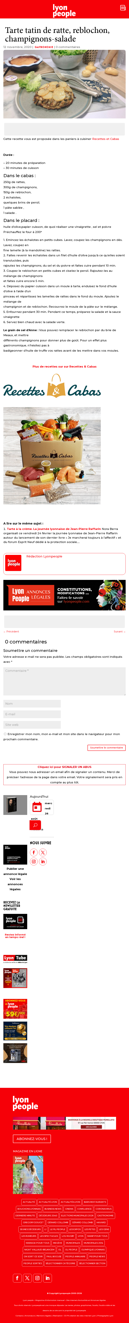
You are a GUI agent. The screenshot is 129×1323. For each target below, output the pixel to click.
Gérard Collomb (58, 1222)
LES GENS (104, 1229)
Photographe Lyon (105, 1316)
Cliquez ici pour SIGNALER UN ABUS (64, 767)
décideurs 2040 (48, 1215)
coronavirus (104, 1209)
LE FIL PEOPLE (57, 1229)
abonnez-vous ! (32, 1139)
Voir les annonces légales (15, 884)
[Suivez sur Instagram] (34, 861)
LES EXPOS (75, 1229)
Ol (59, 1249)
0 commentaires (68, 47)
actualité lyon (48, 1202)
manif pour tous (97, 1236)
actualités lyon (70, 1202)
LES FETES (89, 1229)
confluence (84, 1209)
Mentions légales (44, 1316)
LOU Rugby (68, 1236)
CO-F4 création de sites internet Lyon (80, 1316)
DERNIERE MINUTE (25, 1215)
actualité (29, 1202)
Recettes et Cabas (105, 139)
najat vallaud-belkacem (39, 1249)
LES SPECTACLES (49, 1236)
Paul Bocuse (54, 1256)
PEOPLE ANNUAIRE (75, 1256)
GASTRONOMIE (44, 47)
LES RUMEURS (29, 1236)
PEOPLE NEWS (97, 1256)
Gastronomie (105, 1215)
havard (101, 1222)
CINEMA (69, 1209)
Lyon (80, 1236)
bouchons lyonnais (29, 1209)
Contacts (19, 1316)
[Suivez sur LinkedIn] (43, 861)
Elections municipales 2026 (77, 1215)
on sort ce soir (33, 1256)
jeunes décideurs (30, 1229)
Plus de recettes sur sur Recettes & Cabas (65, 366)
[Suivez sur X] (43, 852)
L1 (45, 1229)
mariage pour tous (37, 1243)
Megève (57, 1243)
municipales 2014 (93, 1243)
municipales (73, 1243)
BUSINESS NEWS (53, 1209)
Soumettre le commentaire (106, 747)
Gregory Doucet (33, 1222)
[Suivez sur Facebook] (34, 852)
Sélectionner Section (92, 1263)
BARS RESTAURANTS (95, 1202)
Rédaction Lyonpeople (44, 556)
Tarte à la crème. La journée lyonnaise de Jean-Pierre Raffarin (54, 529)
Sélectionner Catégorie (60, 1263)
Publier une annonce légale (15, 871)
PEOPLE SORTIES (33, 1263)
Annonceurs (30, 1316)
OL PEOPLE (71, 1249)
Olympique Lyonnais (93, 1249)
